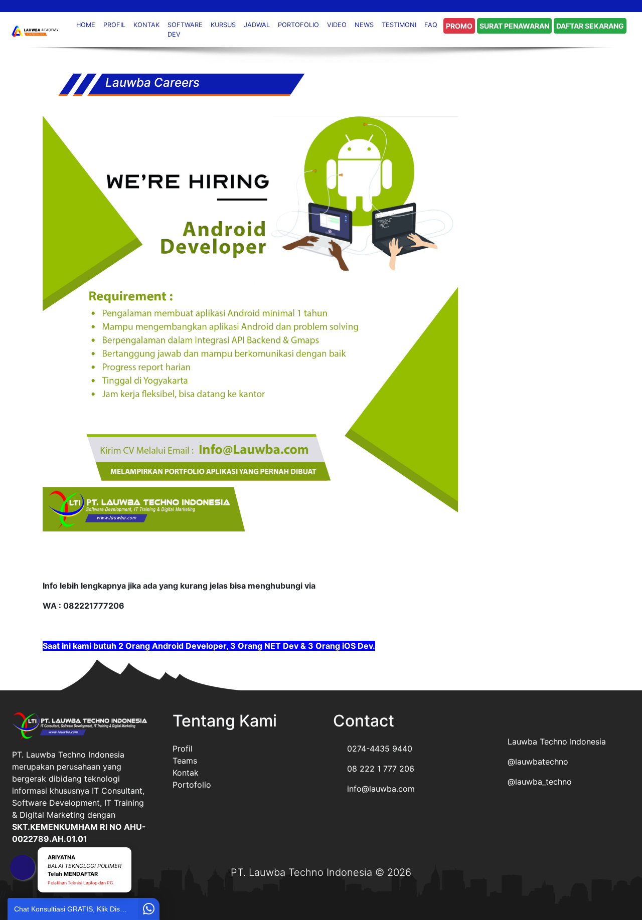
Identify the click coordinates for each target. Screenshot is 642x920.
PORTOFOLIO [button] (298, 25)
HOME (85, 25)
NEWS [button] (364, 25)
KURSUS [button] (223, 25)
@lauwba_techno (540, 782)
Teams (185, 761)
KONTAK (146, 25)
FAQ (430, 25)
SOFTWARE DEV (185, 29)
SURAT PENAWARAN (514, 26)
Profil (183, 749)
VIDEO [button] (337, 25)
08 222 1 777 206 (380, 769)
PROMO (459, 26)
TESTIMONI (399, 25)
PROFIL (114, 25)
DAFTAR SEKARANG (590, 26)
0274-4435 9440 (379, 749)
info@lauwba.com (381, 789)
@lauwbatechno (538, 762)
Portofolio (192, 785)
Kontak (186, 773)
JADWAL (257, 25)
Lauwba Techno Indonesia (557, 742)
